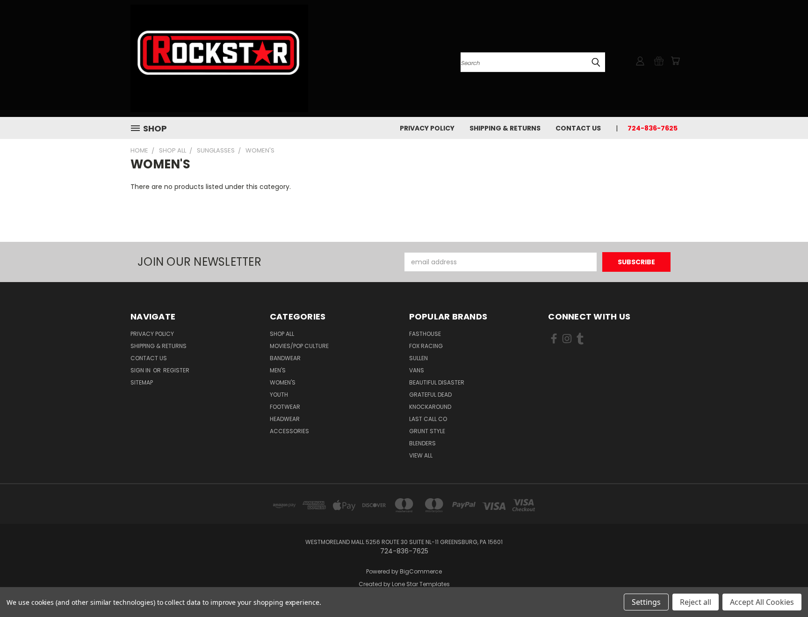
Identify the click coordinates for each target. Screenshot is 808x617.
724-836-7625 (653, 128)
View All (421, 455)
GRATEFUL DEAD (430, 395)
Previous (783, 587)
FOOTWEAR (285, 407)
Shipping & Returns (505, 128)
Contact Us (578, 128)
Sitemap (141, 382)
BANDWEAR (285, 358)
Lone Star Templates (421, 584)
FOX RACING (426, 346)
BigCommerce (421, 571)
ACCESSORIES (289, 431)
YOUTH (279, 395)
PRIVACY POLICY (427, 128)
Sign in (141, 370)
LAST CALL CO (428, 419)
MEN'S (278, 370)
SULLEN (418, 358)
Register (176, 370)
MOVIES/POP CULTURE (299, 346)
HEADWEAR (285, 419)
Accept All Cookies (762, 602)
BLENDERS (422, 443)
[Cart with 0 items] (675, 60)
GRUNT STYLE (427, 431)
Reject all (695, 602)
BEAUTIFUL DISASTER (436, 382)
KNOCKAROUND (430, 407)
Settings (646, 602)
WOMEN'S (283, 382)
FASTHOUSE (425, 334)
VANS (416, 370)
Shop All (282, 334)
